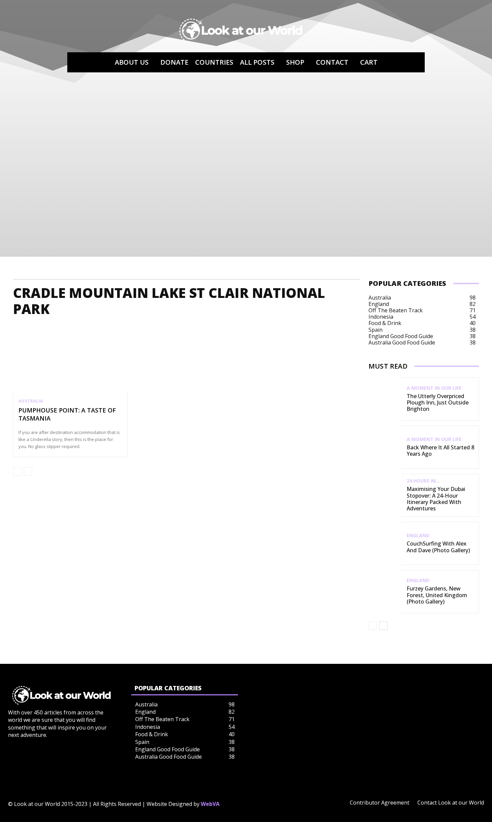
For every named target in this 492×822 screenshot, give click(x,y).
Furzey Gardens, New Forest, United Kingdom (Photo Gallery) (437, 595)
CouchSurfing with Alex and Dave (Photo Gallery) (438, 547)
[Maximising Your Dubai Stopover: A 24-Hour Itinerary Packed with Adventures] (385, 495)
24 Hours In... (423, 481)
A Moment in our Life (434, 388)
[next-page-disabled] (28, 471)
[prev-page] (17, 471)
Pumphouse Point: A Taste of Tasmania (67, 414)
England (418, 535)
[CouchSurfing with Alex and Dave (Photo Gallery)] (385, 543)
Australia (30, 401)
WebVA (210, 804)
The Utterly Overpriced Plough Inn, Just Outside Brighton (438, 402)
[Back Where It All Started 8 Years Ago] (385, 447)
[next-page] (383, 625)
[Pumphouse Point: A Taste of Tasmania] (70, 358)
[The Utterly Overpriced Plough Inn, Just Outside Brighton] (385, 399)
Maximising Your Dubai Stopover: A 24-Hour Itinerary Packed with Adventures (436, 498)
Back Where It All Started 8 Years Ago (440, 450)
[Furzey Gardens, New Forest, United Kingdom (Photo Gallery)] (385, 591)
